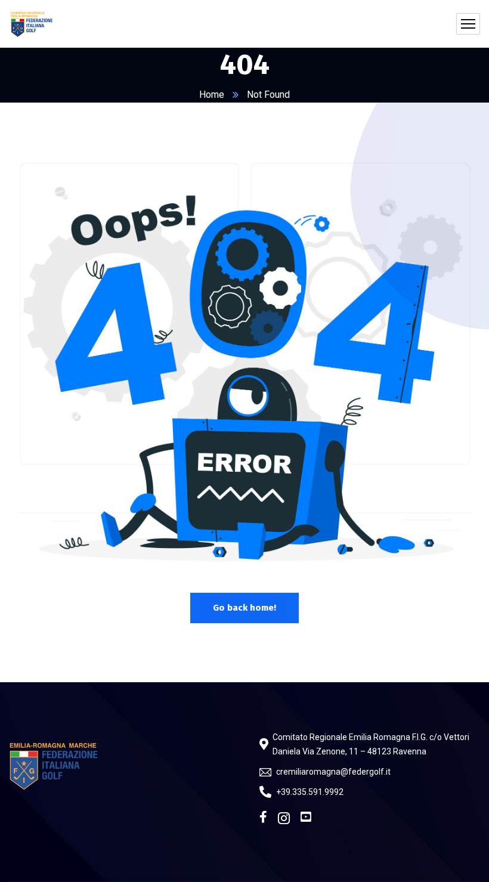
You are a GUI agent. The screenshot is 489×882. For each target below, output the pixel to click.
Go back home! (244, 607)
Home (211, 94)
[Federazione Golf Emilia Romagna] (32, 24)
